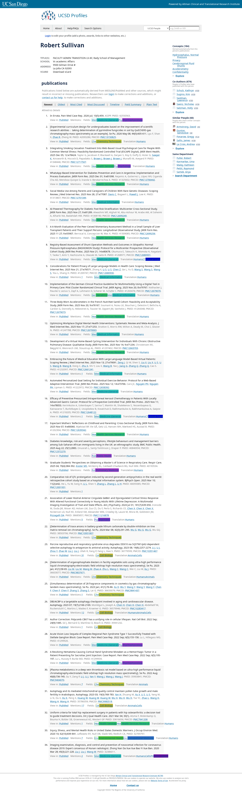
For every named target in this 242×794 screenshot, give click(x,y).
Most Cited (76, 104)
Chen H (121, 605)
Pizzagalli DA (57, 515)
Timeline (115, 104)
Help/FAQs (73, 28)
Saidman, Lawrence (185, 99)
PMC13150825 (108, 137)
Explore (180, 76)
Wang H (154, 698)
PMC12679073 (58, 312)
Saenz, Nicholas (188, 104)
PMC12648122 (88, 412)
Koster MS (81, 466)
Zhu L (105, 569)
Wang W (91, 751)
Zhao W (63, 551)
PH (159, 756)
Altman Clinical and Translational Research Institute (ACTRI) (139, 776)
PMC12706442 (147, 179)
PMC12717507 (78, 162)
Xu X (137, 694)
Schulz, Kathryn (188, 90)
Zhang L (101, 483)
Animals (132, 555)
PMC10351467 (149, 551)
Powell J (133, 194)
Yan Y (92, 676)
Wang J (101, 676)
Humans (141, 141)
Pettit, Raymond (185, 168)
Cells (139, 555)
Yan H (118, 694)
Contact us (133, 785)
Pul (105, 470)
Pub (101, 455)
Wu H (115, 698)
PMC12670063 (88, 330)
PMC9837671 (78, 572)
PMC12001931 (58, 487)
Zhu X (85, 365)
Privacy (176, 60)
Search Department (186, 175)
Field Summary (133, 104)
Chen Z (117, 269)
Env (108, 738)
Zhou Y (53, 551)
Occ (138, 738)
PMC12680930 (106, 273)
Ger (99, 295)
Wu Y (123, 587)
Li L (85, 483)
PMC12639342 (78, 430)
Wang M (87, 569)
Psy (130, 120)
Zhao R (56, 137)
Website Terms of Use (159, 780)
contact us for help (52, 97)
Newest (48, 104)
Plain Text (152, 104)
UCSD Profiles (72, 15)
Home (46, 28)
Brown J (98, 158)
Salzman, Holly (187, 107)
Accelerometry (180, 68)
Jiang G (123, 365)
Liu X (144, 362)
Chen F (56, 590)
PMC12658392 (101, 387)
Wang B (57, 365)
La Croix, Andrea (188, 144)
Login (48, 35)
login (111, 94)
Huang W (83, 698)
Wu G (133, 529)
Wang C (114, 569)
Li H (119, 483)
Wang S (138, 269)
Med (105, 120)
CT (151, 259)
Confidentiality (180, 72)
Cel (104, 555)
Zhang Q (133, 365)
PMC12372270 (58, 451)
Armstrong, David (188, 126)
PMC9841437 (132, 590)
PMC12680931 (143, 255)
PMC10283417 (138, 608)
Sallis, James (186, 140)
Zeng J (121, 362)
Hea (103, 166)
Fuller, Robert (184, 158)
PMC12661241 (85, 369)
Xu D (116, 587)
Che (106, 141)
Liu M (71, 569)
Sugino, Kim (186, 94)
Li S (105, 269)
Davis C (112, 194)
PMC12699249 (119, 215)
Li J (153, 547)
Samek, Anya (184, 171)
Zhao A (97, 569)
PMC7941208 (140, 719)
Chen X (131, 508)
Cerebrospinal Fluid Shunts (183, 64)
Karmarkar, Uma (185, 161)
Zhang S (74, 590)
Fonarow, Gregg (188, 136)
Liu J (70, 551)
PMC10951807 (85, 533)
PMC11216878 (101, 515)
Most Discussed (96, 104)
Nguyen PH (142, 383)
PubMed (63, 120)
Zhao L (145, 698)
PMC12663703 (130, 348)
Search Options (92, 28)
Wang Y (131, 587)
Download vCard (62, 71)
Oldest (61, 104)
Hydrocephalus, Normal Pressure (186, 56)
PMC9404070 (57, 680)
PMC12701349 (78, 197)
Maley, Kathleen (185, 165)
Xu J (146, 569)
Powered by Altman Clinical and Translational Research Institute (204, 4)
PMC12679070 (153, 290)
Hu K (64, 698)
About (58, 28)
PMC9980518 (105, 701)
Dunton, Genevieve (185, 131)
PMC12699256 (147, 233)
